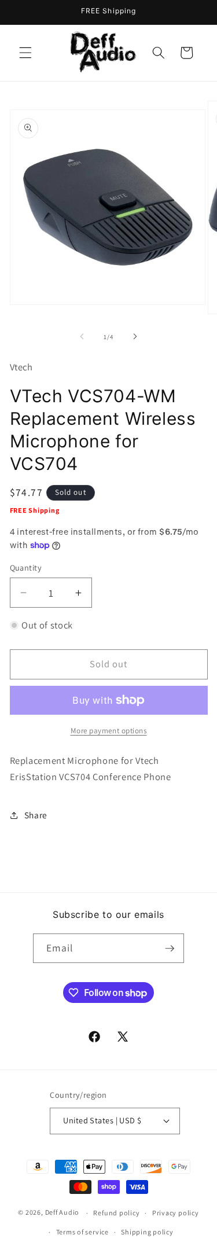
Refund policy (116, 1212)
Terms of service (82, 1231)
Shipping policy (147, 1231)
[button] (25, 53)
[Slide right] (135, 337)
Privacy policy (175, 1212)
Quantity (26, 567)
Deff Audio (62, 1212)
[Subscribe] (169, 948)
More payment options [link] (109, 731)
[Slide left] (81, 337)
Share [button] (35, 815)
